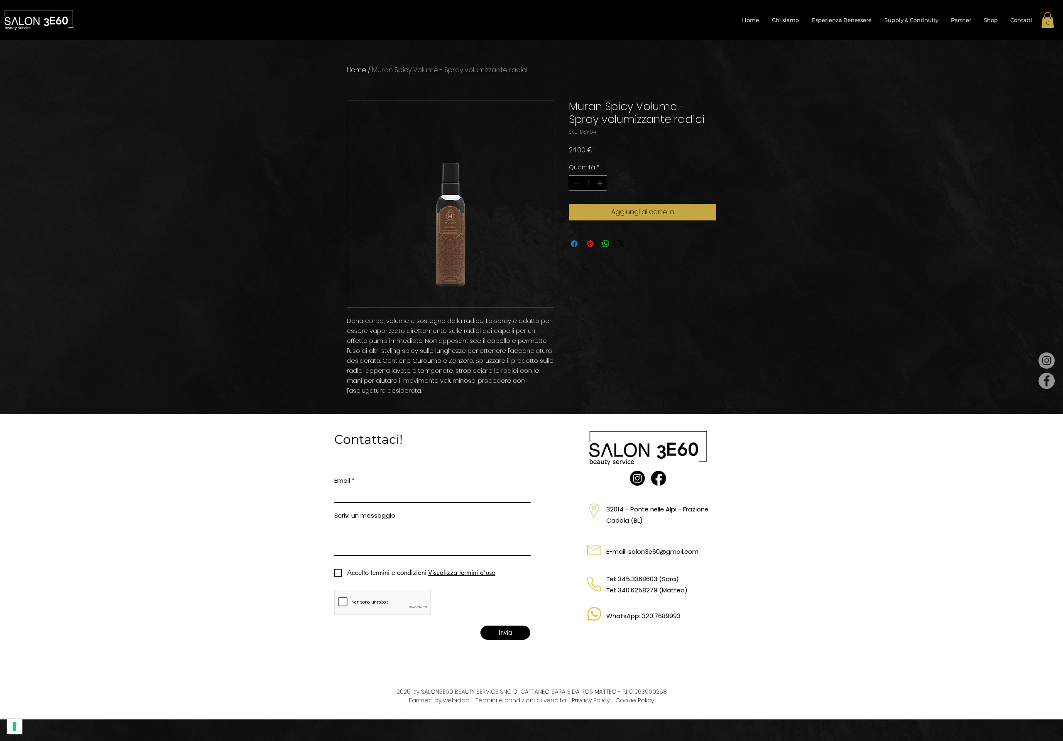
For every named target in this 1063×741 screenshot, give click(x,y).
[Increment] (600, 183)
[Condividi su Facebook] (574, 244)
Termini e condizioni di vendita (520, 700)
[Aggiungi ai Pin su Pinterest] (590, 244)
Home (356, 70)
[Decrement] (575, 183)
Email (342, 480)
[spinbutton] (587, 183)
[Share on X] (622, 244)
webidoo (456, 700)
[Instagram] (1047, 360)
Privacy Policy (591, 700)
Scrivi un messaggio (364, 515)
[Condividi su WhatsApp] (606, 244)
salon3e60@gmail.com (663, 551)
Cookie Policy (634, 700)
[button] (1047, 20)
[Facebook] (1047, 381)
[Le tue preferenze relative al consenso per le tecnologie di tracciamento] (14, 726)
